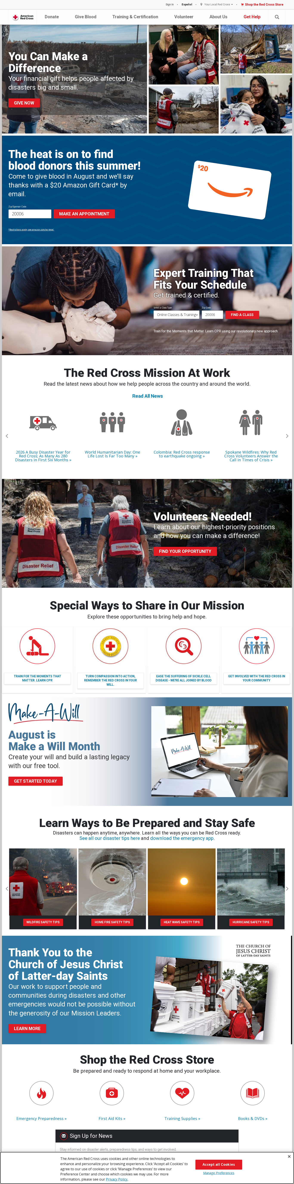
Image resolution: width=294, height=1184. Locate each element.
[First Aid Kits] (111, 1093)
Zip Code (206, 307)
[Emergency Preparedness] (41, 1093)
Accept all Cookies (219, 1164)
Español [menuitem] (187, 4)
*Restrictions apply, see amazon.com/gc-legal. (31, 230)
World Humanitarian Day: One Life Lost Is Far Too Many (112, 454)
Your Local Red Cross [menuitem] (217, 4)
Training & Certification (135, 16)
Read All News (147, 396)
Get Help (252, 16)
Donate (52, 16)
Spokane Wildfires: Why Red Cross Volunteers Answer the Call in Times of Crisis (251, 456)
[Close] (289, 1156)
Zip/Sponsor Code (17, 206)
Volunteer (183, 16)
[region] (147, 1168)
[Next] (287, 436)
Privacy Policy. (117, 1179)
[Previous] (7, 436)
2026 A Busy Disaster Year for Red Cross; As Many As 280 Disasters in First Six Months (42, 456)
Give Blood (85, 16)
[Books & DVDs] (252, 1093)
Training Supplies (180, 1118)
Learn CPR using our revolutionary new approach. (241, 331)
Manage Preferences (218, 1173)
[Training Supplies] (182, 1093)
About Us (218, 16)
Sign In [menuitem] (170, 4)
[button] (277, 17)
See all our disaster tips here (109, 838)
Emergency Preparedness (39, 1118)
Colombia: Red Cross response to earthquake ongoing (182, 454)
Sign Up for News (91, 1136)
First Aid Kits (110, 1118)
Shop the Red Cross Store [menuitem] (264, 4)
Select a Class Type (162, 307)
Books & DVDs (251, 1118)
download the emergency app (182, 838)
